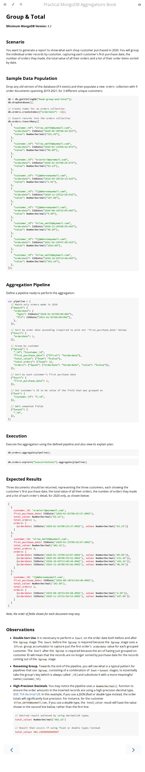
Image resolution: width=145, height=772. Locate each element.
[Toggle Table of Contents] (5, 4)
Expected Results (24, 479)
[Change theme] (13, 4)
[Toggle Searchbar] (21, 4)
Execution (16, 436)
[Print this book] (139, 4)
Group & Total (25, 16)
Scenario (15, 42)
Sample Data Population (31, 78)
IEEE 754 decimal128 (26, 694)
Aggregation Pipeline (28, 284)
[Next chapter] (133, 749)
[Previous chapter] (11, 749)
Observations (20, 629)
